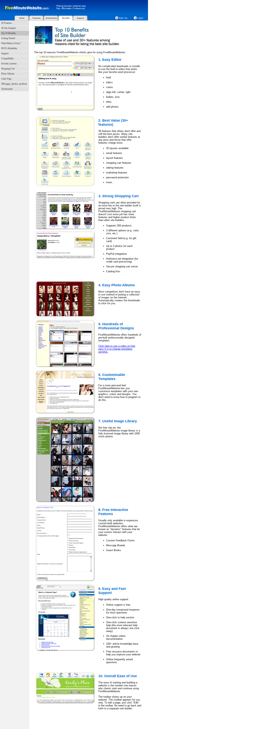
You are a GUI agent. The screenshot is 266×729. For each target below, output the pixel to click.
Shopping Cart (8, 68)
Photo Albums (7, 73)
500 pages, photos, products (14, 83)
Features (37, 18)
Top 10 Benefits (8, 33)
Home (22, 18)
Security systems (9, 63)
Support (80, 18)
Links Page (6, 78)
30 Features (6, 23)
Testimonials (7, 88)
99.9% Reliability (9, 48)
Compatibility (7, 58)
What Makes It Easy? (11, 43)
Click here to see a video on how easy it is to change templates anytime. (116, 349)
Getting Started (8, 38)
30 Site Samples (8, 28)
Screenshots (51, 18)
